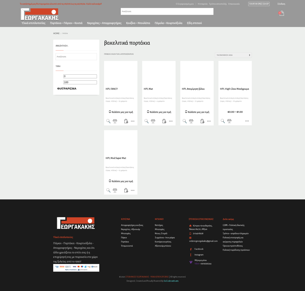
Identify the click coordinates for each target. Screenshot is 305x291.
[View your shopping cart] (281, 13)
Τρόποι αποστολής (218, 4)
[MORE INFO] (132, 121)
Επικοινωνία (234, 4)
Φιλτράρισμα (66, 88)
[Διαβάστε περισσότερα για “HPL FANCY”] (126, 121)
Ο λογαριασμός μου (185, 4)
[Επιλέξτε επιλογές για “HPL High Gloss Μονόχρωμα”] (247, 121)
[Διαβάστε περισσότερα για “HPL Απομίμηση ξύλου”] (202, 121)
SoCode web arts (171, 281)
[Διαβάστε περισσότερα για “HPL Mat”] (164, 121)
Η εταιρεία (202, 4)
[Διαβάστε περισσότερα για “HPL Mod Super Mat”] (126, 191)
